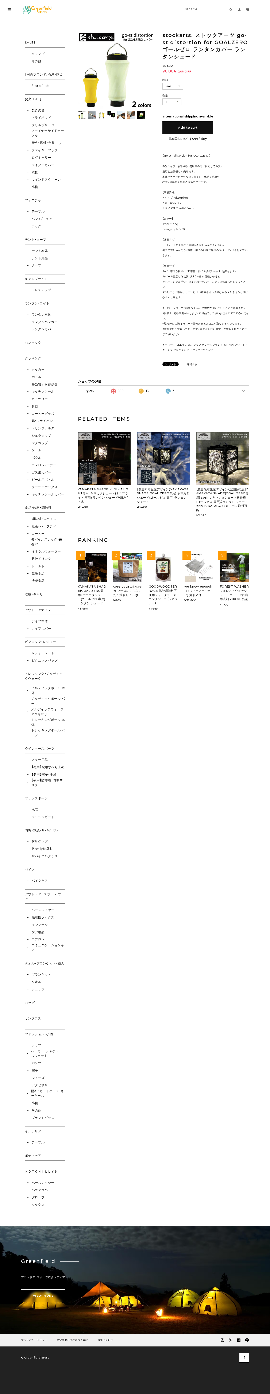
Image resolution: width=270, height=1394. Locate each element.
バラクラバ (40, 1190)
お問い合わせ (105, 1340)
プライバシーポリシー (34, 1340)
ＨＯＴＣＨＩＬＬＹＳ (41, 1171)
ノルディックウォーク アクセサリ (47, 711)
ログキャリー (41, 157)
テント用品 (40, 258)
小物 (35, 187)
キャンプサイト (36, 279)
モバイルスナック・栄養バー (46, 541)
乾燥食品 (38, 574)
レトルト (38, 566)
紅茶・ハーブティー (45, 526)
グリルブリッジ (43, 125)
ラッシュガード (43, 817)
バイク (30, 869)
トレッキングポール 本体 (48, 722)
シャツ (36, 1045)
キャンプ (38, 54)
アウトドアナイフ (38, 610)
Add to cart (187, 127)
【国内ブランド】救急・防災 (44, 74)
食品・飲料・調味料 (38, 508)
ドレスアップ (41, 290)
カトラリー (40, 399)
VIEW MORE (43, 1295)
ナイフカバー (41, 628)
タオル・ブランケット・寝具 (44, 963)
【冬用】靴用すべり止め (48, 767)
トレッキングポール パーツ (48, 732)
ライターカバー (43, 165)
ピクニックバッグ (45, 660)
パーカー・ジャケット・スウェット (47, 1053)
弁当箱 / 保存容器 (44, 384)
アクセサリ (40, 1085)
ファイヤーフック (45, 150)
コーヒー (38, 534)
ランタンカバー (43, 329)
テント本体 (40, 251)
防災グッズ (40, 841)
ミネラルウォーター (46, 551)
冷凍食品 (38, 581)
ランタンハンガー (45, 322)
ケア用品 (38, 932)
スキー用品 (40, 760)
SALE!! (30, 43)
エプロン (38, 939)
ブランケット (41, 975)
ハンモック (33, 343)
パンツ (36, 1063)
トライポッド (41, 118)
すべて (90, 391)
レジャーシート (43, 653)
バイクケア (40, 881)
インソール (40, 925)
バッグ (30, 1003)
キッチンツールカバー (48, 494)
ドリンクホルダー (45, 428)
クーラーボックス (45, 487)
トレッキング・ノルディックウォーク (43, 676)
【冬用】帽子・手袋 (44, 774)
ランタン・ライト (37, 303)
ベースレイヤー (43, 910)
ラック (36, 226)
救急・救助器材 (42, 849)
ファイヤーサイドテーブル (47, 133)
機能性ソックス (43, 917)
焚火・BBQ (33, 99)
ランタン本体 (41, 314)
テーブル (38, 211)
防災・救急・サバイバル (41, 830)
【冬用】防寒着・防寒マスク (47, 782)
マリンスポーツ (36, 798)
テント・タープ (35, 239)
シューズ (38, 1078)
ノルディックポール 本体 (48, 690)
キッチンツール (43, 391)
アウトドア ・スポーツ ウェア (44, 896)
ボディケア (33, 1156)
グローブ (38, 1197)
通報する (192, 364)
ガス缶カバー (41, 472)
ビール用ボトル (43, 479)
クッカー (38, 369)
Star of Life (41, 86)
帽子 (35, 1070)
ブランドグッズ (43, 1118)
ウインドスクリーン (46, 179)
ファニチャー (35, 200)
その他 (36, 61)
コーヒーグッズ (43, 414)
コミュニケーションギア (47, 947)
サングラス (33, 1018)
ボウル (36, 458)
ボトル (36, 377)
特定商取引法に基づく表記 (72, 1340)
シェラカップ (41, 436)
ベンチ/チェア (42, 219)
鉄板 (35, 172)
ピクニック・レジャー (40, 642)
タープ (36, 265)
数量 (165, 95)
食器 (35, 406)
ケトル (36, 450)
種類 (165, 80)
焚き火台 (38, 110)
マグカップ (40, 443)
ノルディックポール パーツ (48, 701)
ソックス (38, 1205)
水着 (35, 809)
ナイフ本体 (40, 621)
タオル (36, 982)
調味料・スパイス (44, 519)
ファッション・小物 (39, 1034)
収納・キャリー (35, 594)
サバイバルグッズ (45, 856)
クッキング (33, 358)
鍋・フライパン (42, 421)
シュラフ (38, 989)
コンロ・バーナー (44, 465)
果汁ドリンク (41, 559)
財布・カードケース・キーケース (47, 1093)
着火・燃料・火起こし (46, 143)
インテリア (33, 1131)
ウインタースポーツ (39, 748)
